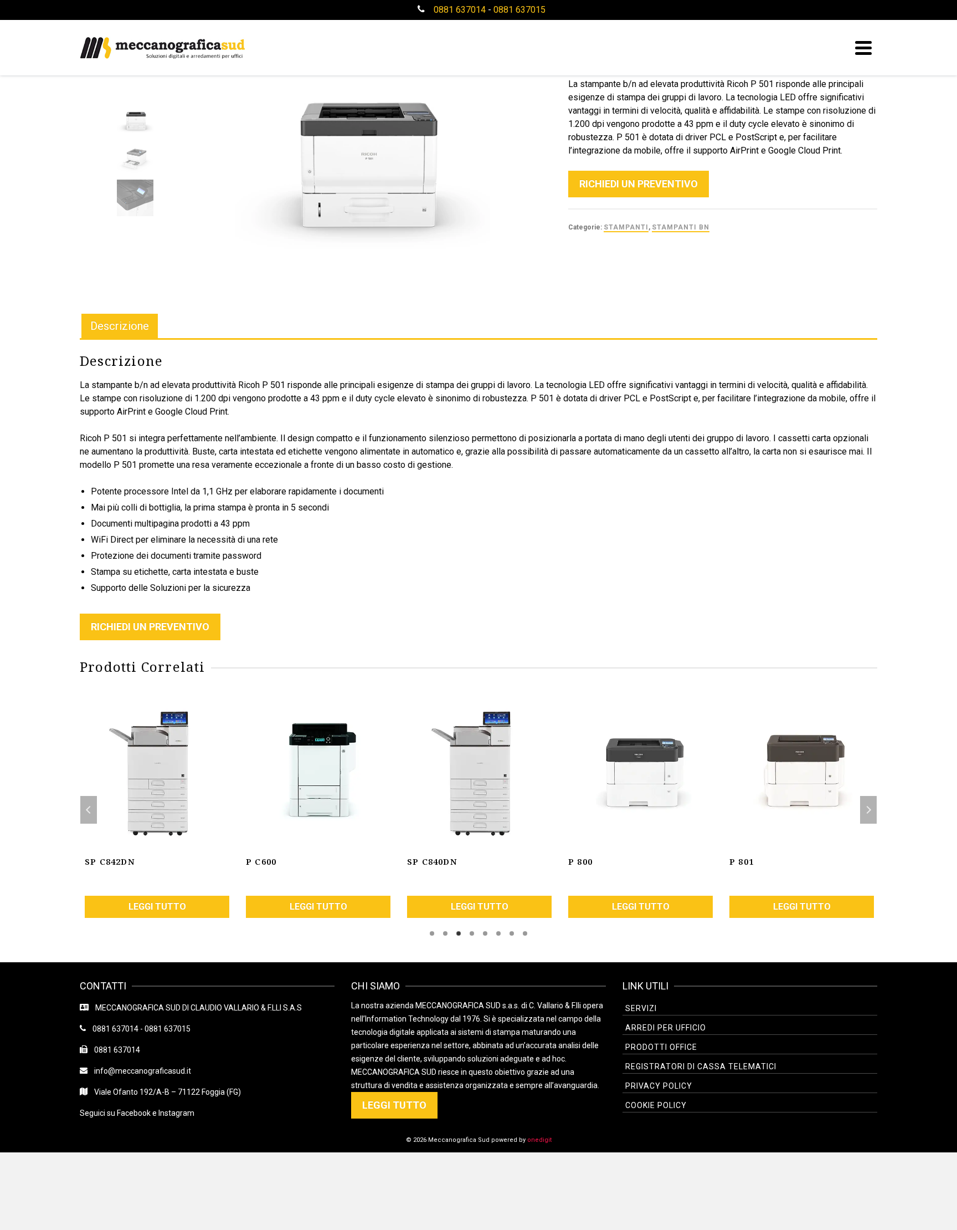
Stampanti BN (680, 227)
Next (868, 810)
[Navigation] (863, 47)
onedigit (539, 1140)
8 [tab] (525, 933)
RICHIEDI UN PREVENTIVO (638, 184)
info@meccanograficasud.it (139, 1070)
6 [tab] (498, 933)
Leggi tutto (157, 906)
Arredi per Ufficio (665, 1027)
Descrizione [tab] (119, 326)
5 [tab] (485, 933)
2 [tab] (445, 933)
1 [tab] (432, 933)
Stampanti (626, 227)
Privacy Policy (658, 1085)
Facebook (134, 1113)
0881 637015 (519, 9)
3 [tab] (458, 933)
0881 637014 (460, 9)
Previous (88, 810)
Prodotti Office (661, 1047)
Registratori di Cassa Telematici (700, 1066)
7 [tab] (511, 933)
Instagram (176, 1113)
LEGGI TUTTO (394, 1105)
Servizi (641, 1008)
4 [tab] (471, 933)
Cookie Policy (656, 1105)
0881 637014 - (115, 1028)
